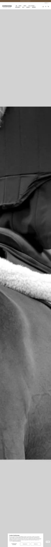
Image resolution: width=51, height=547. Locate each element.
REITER (20, 5)
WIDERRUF (34, 7)
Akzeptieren (25, 544)
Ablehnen (36, 544)
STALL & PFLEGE (31, 5)
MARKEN (28, 7)
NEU (16, 5)
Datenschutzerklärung (16, 540)
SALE (23, 7)
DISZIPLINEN (17, 7)
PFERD (25, 5)
